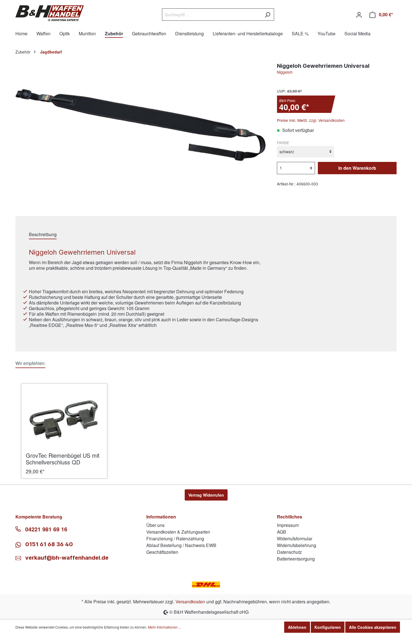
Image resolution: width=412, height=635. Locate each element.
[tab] (43, 234)
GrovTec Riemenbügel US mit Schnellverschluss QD (62, 459)
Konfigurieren (327, 627)
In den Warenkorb (357, 168)
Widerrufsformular (294, 538)
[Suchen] (267, 14)
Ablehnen (297, 627)
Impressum (288, 525)
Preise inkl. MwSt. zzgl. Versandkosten (311, 120)
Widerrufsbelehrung (296, 545)
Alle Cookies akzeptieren (372, 627)
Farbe (283, 142)
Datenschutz (289, 552)
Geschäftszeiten (162, 552)
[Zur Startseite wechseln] (49, 13)
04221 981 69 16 (46, 529)
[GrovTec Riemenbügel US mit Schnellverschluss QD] (64, 420)
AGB (281, 532)
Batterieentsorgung (296, 558)
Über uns (155, 525)
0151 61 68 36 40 (48, 544)
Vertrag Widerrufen (206, 495)
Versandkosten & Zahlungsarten (178, 532)
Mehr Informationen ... (164, 627)
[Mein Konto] (359, 14)
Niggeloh (285, 72)
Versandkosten (190, 601)
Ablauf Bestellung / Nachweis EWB (181, 545)
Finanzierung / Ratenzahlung (175, 538)
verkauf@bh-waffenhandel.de (66, 557)
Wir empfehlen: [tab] (30, 363)
